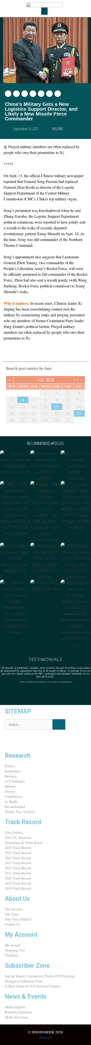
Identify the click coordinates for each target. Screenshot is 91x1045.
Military (10, 786)
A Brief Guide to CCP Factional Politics (32, 986)
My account (13, 945)
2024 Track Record (18, 858)
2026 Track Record (18, 847)
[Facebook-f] (24, 740)
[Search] (58, 724)
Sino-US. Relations (18, 837)
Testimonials (45, 659)
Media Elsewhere (16, 1017)
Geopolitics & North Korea (23, 842)
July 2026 (45, 379)
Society (10, 791)
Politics (10, 766)
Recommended (15, 806)
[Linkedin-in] (37, 740)
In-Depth (11, 801)
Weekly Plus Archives (20, 811)
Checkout (11, 955)
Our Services (14, 909)
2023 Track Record (18, 863)
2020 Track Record (18, 878)
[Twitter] (11, 740)
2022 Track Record (18, 868)
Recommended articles (45, 443)
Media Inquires (15, 1007)
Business (11, 776)
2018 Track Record (18, 888)
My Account (21, 934)
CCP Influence (15, 781)
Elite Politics (14, 832)
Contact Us (12, 924)
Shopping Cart (15, 950)
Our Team (12, 914)
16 (56, 406)
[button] (44, 11)
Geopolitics (12, 771)
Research (18, 755)
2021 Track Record (18, 873)
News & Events (25, 996)
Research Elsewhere (18, 1012)
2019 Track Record (18, 883)
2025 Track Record (18, 852)
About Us (17, 898)
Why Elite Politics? (18, 919)
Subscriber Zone (27, 965)
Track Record (23, 822)
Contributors (13, 796)
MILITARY (57, 128)
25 (79, 413)
